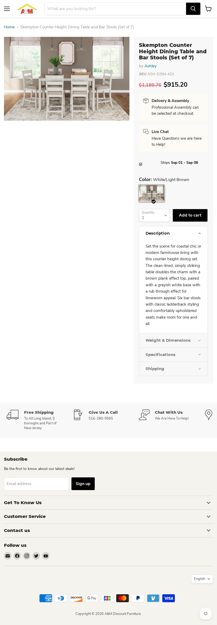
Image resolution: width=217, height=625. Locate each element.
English (199, 578)
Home (9, 27)
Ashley (150, 66)
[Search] (193, 9)
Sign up (83, 484)
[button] (173, 233)
